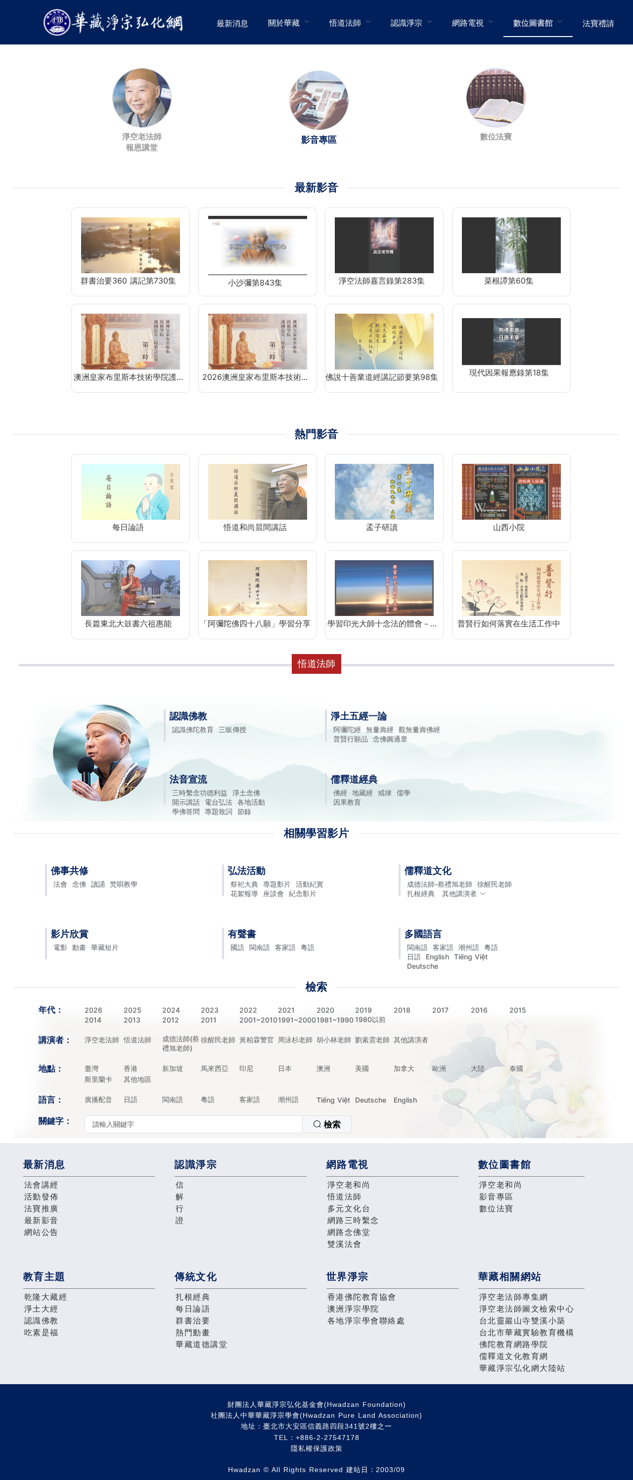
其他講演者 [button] (459, 893)
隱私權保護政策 (317, 1448)
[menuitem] (232, 22)
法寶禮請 (598, 23)
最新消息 (232, 23)
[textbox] (194, 1124)
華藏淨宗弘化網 (115, 22)
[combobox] (218, 1124)
